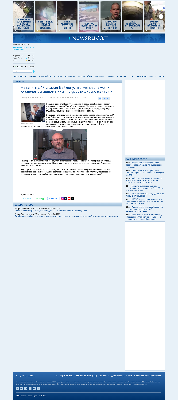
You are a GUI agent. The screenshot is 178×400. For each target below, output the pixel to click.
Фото (161, 76)
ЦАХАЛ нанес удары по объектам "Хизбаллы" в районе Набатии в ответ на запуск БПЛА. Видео (144, 201)
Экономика (70, 76)
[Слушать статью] (110, 98)
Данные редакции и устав (121, 376)
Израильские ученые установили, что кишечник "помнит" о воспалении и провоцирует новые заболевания (144, 217)
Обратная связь (66, 376)
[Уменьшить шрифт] (99, 98)
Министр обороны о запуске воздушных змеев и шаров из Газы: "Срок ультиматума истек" (144, 188)
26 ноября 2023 (54, 209)
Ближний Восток (47, 76)
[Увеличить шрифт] (104, 98)
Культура (121, 76)
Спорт (131, 76)
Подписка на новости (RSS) (86, 376)
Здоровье (99, 76)
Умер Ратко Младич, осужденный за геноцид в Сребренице (145, 195)
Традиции (142, 76)
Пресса (152, 76)
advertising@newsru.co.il (151, 376)
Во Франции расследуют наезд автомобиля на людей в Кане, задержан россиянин (144, 165)
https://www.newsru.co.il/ (26, 209)
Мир (60, 76)
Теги (56, 376)
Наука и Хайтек (85, 76)
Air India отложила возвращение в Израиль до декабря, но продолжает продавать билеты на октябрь (144, 180)
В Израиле (42, 209)
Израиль (32, 76)
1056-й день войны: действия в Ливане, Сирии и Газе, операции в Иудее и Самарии (145, 172)
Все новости (20, 76)
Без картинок (104, 376)
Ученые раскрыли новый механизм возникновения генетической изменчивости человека (144, 209)
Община (110, 76)
